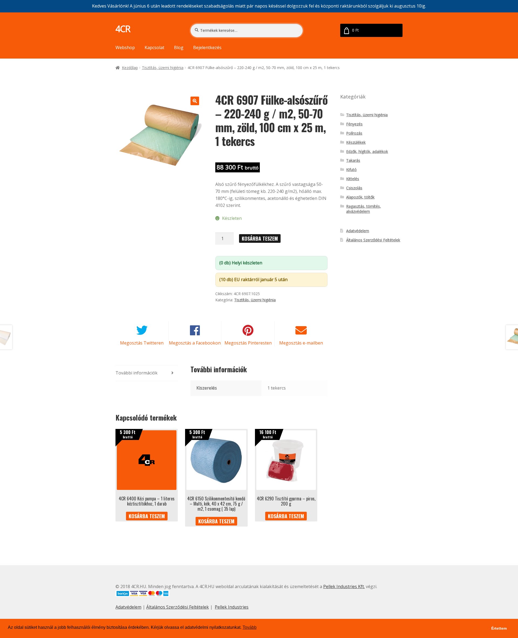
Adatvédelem (357, 230)
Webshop (125, 47)
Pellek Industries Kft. (344, 586)
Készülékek (356, 142)
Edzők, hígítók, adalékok (367, 151)
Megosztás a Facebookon (195, 343)
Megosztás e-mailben (301, 343)
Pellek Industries (231, 607)
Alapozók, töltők (360, 197)
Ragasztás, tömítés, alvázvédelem (363, 209)
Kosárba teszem (260, 238)
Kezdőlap (130, 67)
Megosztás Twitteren (141, 343)
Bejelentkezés (207, 47)
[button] (194, 101)
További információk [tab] (136, 373)
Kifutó (351, 169)
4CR (122, 29)
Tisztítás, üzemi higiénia (162, 67)
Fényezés (354, 124)
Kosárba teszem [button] (147, 516)
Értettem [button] (499, 628)
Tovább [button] (250, 627)
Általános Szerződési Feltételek (373, 240)
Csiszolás (354, 187)
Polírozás (354, 133)
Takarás (353, 160)
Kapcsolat (154, 47)
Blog (178, 47)
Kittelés (352, 178)
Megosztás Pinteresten (248, 343)
